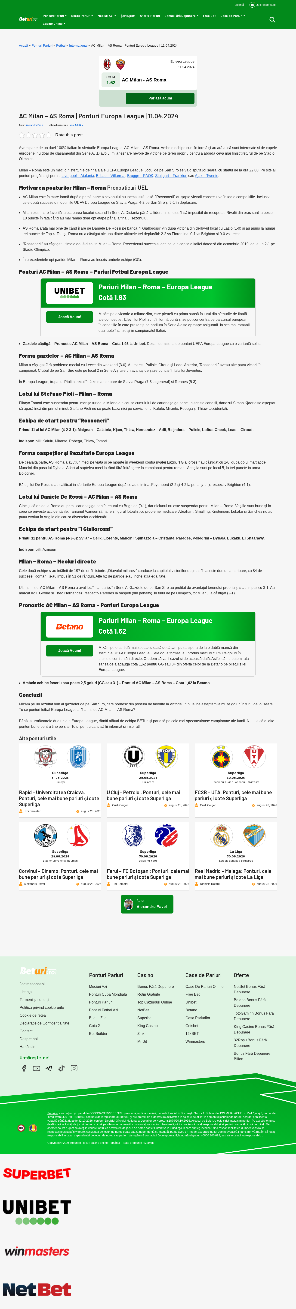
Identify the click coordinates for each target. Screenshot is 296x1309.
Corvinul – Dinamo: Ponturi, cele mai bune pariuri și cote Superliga (58, 874)
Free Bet (209, 16)
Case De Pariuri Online (204, 986)
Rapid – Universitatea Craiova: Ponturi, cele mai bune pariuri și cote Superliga (59, 798)
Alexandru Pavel (34, 124)
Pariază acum (160, 98)
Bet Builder (98, 1034)
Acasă (23, 45)
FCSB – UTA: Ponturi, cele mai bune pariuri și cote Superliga (233, 795)
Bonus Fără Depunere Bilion (252, 1056)
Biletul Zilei (98, 1018)
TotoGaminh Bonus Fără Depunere (254, 1016)
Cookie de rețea (33, 1015)
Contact (26, 1031)
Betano (191, 1010)
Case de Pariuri (231, 16)
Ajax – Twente (206, 176)
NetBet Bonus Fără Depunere (249, 989)
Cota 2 (94, 1026)
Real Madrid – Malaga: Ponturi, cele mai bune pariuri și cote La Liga (233, 874)
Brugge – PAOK (140, 176)
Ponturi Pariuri (53, 16)
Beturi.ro (52, 1113)
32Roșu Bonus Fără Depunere (250, 1043)
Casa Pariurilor (197, 1018)
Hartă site (27, 1047)
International (78, 45)
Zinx (141, 1034)
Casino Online (53, 23)
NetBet (143, 1010)
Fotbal (60, 45)
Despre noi (29, 1039)
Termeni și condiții (34, 1000)
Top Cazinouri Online (154, 1002)
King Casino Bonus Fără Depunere (254, 1029)
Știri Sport (128, 16)
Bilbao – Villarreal (110, 176)
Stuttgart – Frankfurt (171, 176)
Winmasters (195, 1041)
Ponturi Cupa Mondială (108, 994)
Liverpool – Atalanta (78, 176)
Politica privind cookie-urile (42, 1007)
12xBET (192, 1034)
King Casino (147, 1026)
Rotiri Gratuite (148, 994)
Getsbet (191, 1026)
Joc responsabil (33, 984)
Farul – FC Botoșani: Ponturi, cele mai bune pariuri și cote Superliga (148, 874)
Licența (26, 992)
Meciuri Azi (105, 16)
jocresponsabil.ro (252, 1135)
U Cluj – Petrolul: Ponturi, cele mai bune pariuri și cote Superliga (143, 795)
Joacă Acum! (69, 317)
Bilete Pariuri (80, 16)
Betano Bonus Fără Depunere (250, 1002)
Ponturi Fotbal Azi (103, 1010)
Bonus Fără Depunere (180, 16)
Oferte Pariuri (150, 16)
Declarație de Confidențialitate (44, 1023)
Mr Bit (142, 1041)
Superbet (144, 1018)
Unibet (190, 1002)
